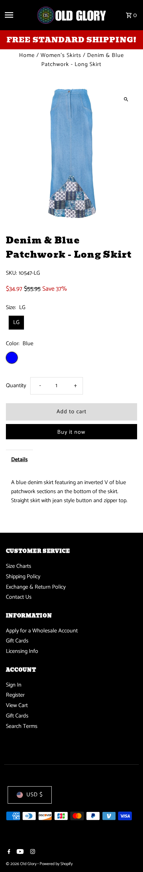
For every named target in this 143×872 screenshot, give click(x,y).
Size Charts (18, 566)
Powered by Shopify (56, 864)
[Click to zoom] (126, 99)
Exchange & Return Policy (36, 587)
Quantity (16, 385)
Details (19, 459)
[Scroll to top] (128, 854)
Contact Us (19, 597)
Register (15, 695)
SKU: (11, 273)
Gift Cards (17, 641)
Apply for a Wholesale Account (42, 631)
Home (27, 55)
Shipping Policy (23, 576)
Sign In (14, 685)
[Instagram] (31, 852)
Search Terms (21, 726)
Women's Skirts (61, 55)
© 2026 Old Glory (21, 864)
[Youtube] (19, 852)
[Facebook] (8, 852)
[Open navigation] (18, 15)
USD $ (34, 794)
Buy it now (71, 432)
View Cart (17, 705)
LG (16, 322)
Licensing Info (22, 651)
